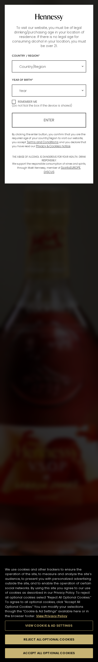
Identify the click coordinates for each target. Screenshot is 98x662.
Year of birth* (22, 79)
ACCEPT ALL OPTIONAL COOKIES (49, 653)
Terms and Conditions (43, 142)
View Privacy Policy (51, 616)
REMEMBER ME (27, 101)
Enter (49, 120)
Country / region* (26, 55)
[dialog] (49, 331)
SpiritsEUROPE (70, 168)
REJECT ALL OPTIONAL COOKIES (49, 639)
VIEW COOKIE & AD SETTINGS (49, 625)
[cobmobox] (49, 66)
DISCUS (49, 172)
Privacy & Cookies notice (53, 146)
